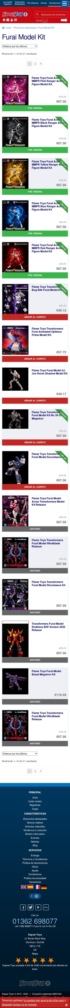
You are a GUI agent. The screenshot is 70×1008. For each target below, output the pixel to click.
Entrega (35, 855)
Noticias (15, 20)
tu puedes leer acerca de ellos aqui (44, 1000)
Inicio (3, 20)
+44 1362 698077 (23, 926)
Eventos (35, 837)
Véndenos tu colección (35, 830)
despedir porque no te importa (19, 1004)
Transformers (55, 2)
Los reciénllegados (7, 2)
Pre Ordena (35, 108)
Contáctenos (7, 20)
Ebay (46, 907)
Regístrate (35, 805)
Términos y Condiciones (35, 859)
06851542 (56, 993)
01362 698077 (35, 920)
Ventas (44, 2)
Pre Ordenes (32, 2)
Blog (35, 845)
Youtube (38, 907)
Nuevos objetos (35, 822)
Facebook (23, 907)
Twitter (31, 907)
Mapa (35, 953)
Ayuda (35, 870)
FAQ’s (35, 866)
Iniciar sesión (11, 20)
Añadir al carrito (35, 317)
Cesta (35, 808)
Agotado (35, 528)
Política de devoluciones (35, 862)
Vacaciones (35, 881)
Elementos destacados (35, 818)
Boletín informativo (35, 834)
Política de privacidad (35, 878)
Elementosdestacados (20, 2)
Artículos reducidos (35, 826)
